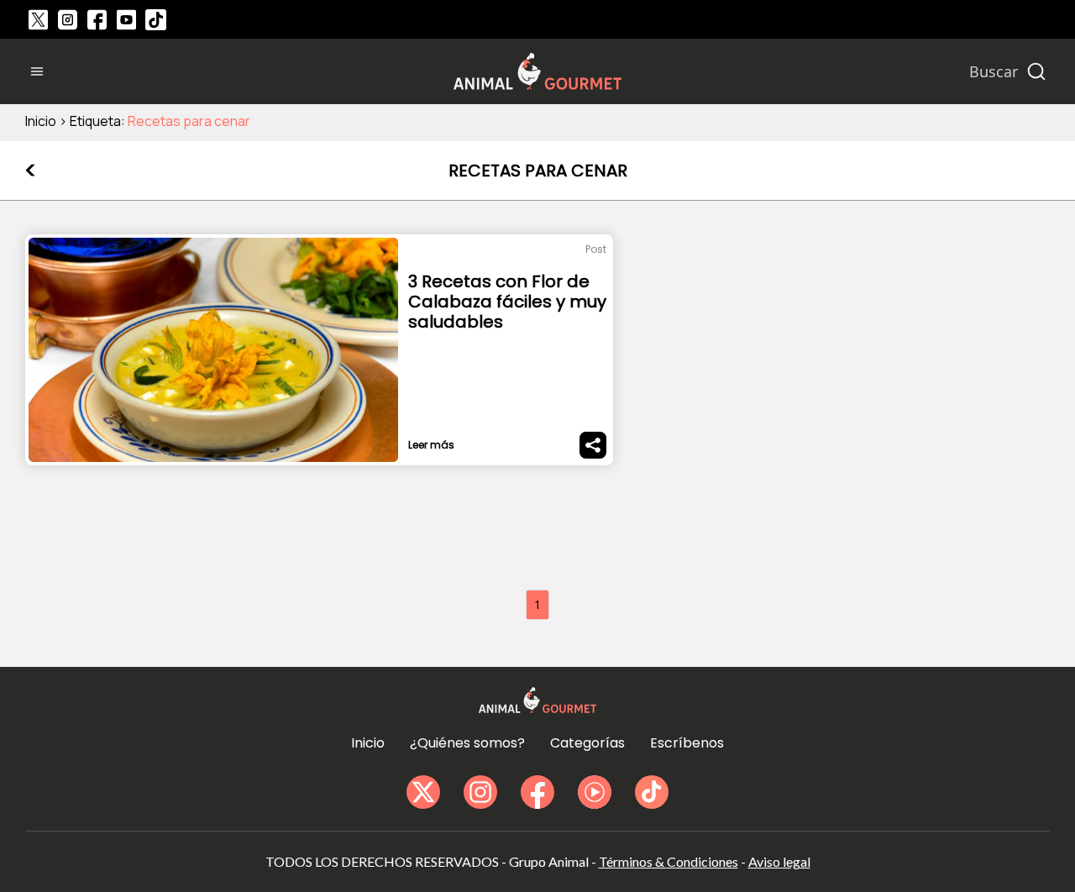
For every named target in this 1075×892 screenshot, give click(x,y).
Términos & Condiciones (668, 861)
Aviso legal (779, 861)
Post (595, 249)
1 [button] (537, 604)
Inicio (40, 121)
